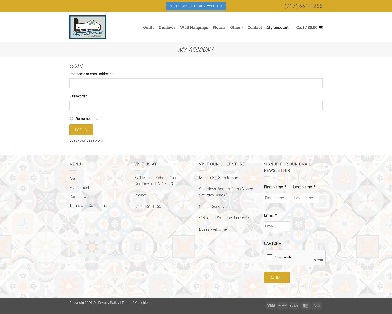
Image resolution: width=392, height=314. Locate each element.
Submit (277, 277)
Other (235, 27)
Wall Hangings (194, 27)
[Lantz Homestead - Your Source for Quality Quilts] (92, 27)
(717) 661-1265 (304, 6)
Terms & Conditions (136, 303)
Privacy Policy (108, 303)
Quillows (167, 27)
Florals (219, 27)
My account (277, 27)
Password (84, 96)
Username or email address (98, 74)
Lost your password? (87, 140)
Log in (81, 130)
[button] (309, 27)
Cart (72, 178)
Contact (255, 27)
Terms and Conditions (88, 205)
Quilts (148, 27)
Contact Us (78, 196)
